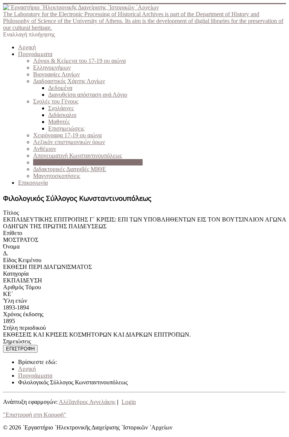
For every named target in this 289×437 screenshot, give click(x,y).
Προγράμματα (35, 54)
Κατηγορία (16, 273)
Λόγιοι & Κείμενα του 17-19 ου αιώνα (79, 61)
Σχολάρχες (61, 108)
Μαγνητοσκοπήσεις (56, 176)
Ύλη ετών (15, 300)
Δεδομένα (60, 88)
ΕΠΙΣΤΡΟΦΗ (20, 349)
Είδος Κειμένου (22, 260)
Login (129, 402)
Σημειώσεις (17, 341)
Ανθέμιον (44, 149)
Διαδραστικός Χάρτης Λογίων (69, 81)
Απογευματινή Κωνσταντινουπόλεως (77, 155)
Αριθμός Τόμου (22, 287)
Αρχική (27, 47)
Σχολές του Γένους (55, 101)
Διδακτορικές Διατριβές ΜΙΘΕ (69, 169)
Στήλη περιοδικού (24, 328)
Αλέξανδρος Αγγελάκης (87, 402)
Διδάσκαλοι (62, 115)
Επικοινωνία (33, 182)
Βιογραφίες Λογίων (56, 74)
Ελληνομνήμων (52, 67)
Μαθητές (59, 121)
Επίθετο (12, 233)
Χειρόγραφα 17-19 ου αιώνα (67, 135)
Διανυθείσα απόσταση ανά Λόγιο (87, 94)
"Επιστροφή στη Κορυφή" (34, 414)
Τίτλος (11, 212)
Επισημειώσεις (66, 128)
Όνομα (11, 246)
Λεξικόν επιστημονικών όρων (69, 142)
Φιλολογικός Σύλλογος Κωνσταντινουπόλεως (88, 162)
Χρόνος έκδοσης (23, 314)
